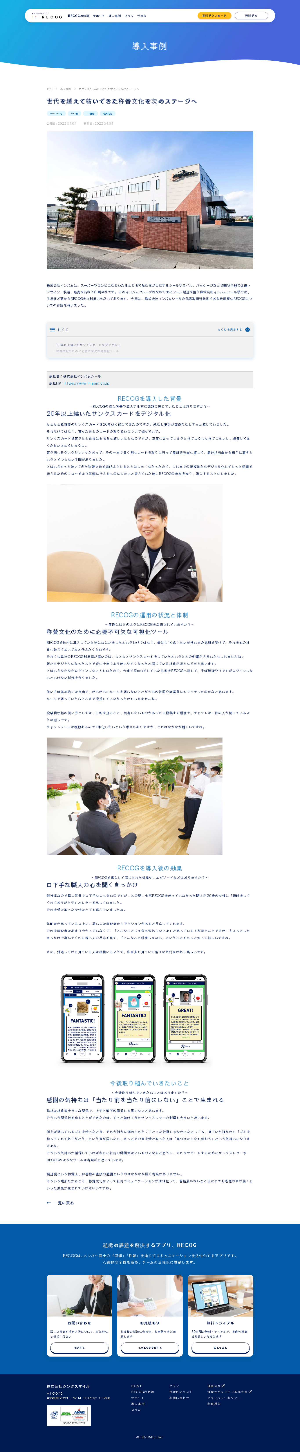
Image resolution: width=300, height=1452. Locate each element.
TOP (49, 89)
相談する (79, 1347)
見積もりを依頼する (150, 1347)
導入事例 (65, 89)
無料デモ (251, 15)
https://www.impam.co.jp (87, 383)
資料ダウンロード (214, 15)
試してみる (220, 1347)
